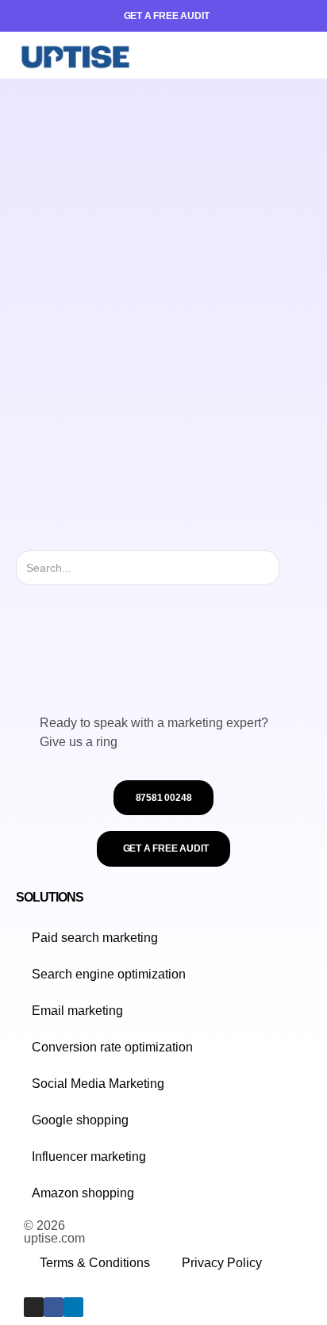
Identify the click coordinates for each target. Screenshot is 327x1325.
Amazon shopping (83, 1193)
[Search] (293, 567)
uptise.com (54, 1238)
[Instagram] (34, 1307)
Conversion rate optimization (112, 1047)
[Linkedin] (73, 1307)
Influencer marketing (89, 1156)
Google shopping (80, 1120)
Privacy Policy (222, 1262)
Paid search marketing (95, 937)
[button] (299, 55)
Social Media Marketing (98, 1083)
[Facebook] (53, 1307)
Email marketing (77, 1010)
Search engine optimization (109, 974)
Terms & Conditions (95, 1262)
